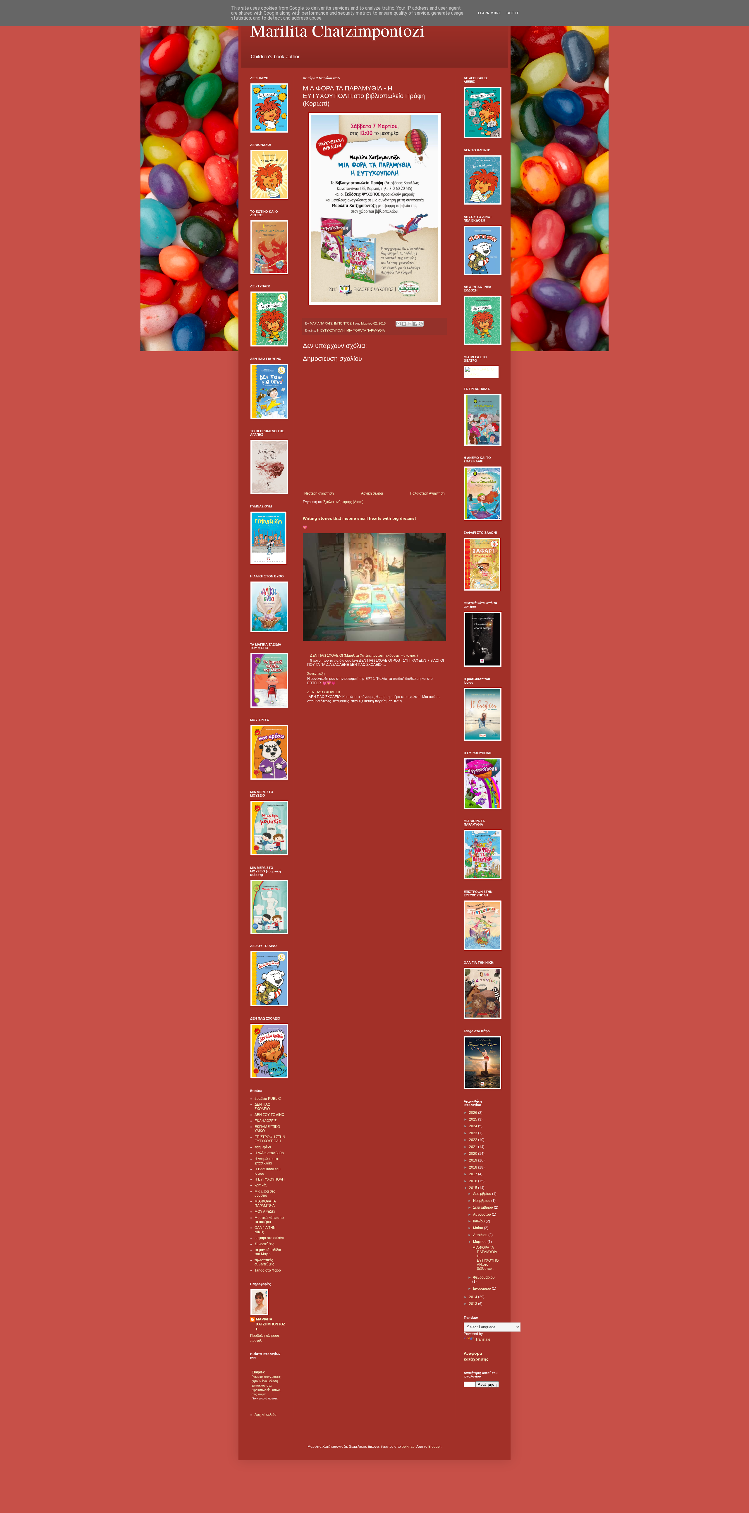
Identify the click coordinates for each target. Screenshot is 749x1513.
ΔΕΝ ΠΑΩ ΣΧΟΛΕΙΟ (262, 1106)
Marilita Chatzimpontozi (337, 30)
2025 (473, 1119)
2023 (473, 1133)
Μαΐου (478, 1228)
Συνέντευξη (316, 674)
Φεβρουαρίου (484, 1277)
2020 (473, 1154)
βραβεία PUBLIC (268, 1099)
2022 (473, 1140)
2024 (473, 1126)
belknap (408, 1447)
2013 (473, 1304)
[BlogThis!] (404, 324)
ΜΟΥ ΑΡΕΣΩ (265, 1212)
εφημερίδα (263, 1147)
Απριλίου (480, 1235)
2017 (473, 1174)
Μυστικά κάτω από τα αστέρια (269, 1220)
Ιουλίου (479, 1221)
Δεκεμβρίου (482, 1194)
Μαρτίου (480, 1242)
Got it (512, 13)
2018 (473, 1167)
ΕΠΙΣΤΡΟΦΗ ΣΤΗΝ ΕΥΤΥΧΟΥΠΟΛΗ (270, 1139)
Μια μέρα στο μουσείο (265, 1193)
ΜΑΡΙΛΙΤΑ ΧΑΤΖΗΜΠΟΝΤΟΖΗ (270, 1324)
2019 (473, 1160)
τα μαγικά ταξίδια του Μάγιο (268, 1252)
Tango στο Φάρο (268, 1270)
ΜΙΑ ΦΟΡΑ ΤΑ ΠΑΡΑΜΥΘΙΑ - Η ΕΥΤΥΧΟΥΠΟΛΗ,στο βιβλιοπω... (486, 1258)
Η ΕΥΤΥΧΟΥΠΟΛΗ (331, 330)
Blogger (434, 1447)
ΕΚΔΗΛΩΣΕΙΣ (265, 1121)
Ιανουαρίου (482, 1288)
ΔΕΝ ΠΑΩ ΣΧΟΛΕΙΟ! (323, 692)
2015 (473, 1188)
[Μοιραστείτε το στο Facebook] (415, 324)
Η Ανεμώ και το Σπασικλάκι (266, 1161)
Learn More (489, 13)
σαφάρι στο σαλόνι (269, 1238)
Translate (482, 1339)
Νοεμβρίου (482, 1201)
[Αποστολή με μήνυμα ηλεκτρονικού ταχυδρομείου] (398, 324)
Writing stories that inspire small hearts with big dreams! (359, 518)
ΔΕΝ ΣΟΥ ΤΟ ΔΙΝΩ (269, 1115)
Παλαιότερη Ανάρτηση (427, 493)
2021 (473, 1147)
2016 (473, 1181)
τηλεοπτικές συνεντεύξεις (264, 1262)
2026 (473, 1113)
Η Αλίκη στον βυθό (269, 1153)
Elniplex (258, 1372)
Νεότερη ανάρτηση (319, 493)
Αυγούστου (482, 1214)
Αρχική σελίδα (372, 493)
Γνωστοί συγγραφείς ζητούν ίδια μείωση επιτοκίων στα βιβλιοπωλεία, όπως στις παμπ (266, 1385)
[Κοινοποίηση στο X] (410, 324)
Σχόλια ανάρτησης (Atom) (343, 502)
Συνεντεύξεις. (265, 1244)
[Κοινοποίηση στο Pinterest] (421, 324)
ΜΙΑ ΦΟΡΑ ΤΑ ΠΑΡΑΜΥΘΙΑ (365, 330)
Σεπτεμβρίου (483, 1207)
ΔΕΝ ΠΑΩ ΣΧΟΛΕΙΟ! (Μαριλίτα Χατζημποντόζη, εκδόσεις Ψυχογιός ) (364, 655)
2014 (473, 1297)
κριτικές (261, 1185)
